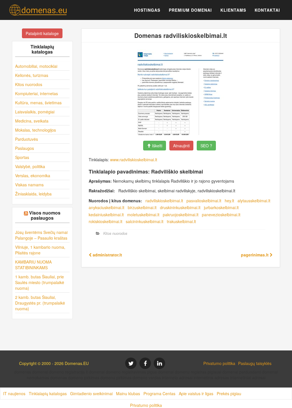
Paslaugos (24, 148)
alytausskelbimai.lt (254, 200)
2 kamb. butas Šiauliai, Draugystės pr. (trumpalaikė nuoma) (40, 302)
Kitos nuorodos (28, 84)
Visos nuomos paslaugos (44, 215)
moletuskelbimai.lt (143, 214)
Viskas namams (29, 184)
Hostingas (147, 10)
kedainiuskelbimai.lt (106, 214)
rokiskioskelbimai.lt (105, 221)
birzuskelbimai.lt (142, 207)
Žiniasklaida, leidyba (33, 194)
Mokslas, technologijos (35, 130)
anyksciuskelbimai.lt (106, 207)
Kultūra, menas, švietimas (38, 102)
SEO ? (206, 145)
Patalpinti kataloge (42, 33)
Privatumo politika (219, 363)
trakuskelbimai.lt (181, 221)
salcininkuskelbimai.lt (144, 221)
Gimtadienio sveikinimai (91, 393)
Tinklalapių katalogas (48, 393)
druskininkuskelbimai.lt (180, 207)
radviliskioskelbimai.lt (164, 200)
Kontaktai (267, 10)
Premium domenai (190, 10)
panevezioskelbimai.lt (221, 214)
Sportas (22, 157)
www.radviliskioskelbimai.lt (133, 159)
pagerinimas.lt (255, 255)
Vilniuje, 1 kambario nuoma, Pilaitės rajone (40, 250)
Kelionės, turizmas (31, 75)
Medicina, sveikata (31, 121)
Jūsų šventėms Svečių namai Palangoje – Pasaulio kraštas (41, 235)
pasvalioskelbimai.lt (203, 200)
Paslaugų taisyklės (254, 363)
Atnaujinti (181, 145)
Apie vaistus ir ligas (196, 393)
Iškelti (156, 145)
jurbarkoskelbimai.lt (221, 207)
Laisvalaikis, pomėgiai (34, 112)
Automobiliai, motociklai (36, 66)
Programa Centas (159, 393)
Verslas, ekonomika (32, 175)
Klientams (233, 10)
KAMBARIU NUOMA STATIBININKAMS (33, 264)
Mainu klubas (128, 393)
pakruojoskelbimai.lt (180, 214)
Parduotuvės (26, 139)
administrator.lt (107, 255)
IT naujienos (14, 393)
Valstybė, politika (30, 166)
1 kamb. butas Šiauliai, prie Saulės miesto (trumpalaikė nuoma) (39, 282)
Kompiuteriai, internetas (36, 93)
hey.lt (229, 200)
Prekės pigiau (229, 393)
